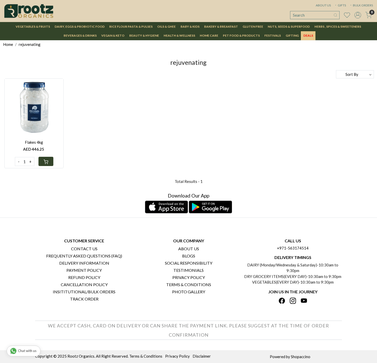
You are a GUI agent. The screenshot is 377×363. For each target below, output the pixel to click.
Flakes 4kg (34, 142)
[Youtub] (304, 301)
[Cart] (45, 161)
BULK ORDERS (362, 5)
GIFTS (341, 5)
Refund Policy (84, 277)
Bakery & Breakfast (221, 26)
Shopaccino (300, 356)
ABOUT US (323, 5)
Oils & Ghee (166, 26)
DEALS (308, 35)
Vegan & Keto (112, 35)
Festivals (272, 35)
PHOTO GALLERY (188, 291)
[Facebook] (282, 301)
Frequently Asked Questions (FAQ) (84, 255)
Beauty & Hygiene (144, 35)
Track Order (84, 298)
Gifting (292, 35)
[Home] (28, 11)
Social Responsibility (188, 263)
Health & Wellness (179, 35)
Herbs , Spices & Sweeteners (337, 26)
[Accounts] (357, 15)
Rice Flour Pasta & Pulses (131, 26)
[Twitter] (293, 301)
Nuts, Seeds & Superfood (289, 26)
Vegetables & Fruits (33, 26)
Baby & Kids (190, 26)
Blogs (188, 255)
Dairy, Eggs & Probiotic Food (80, 26)
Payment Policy (84, 270)
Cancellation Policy (84, 284)
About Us (188, 248)
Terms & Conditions (188, 284)
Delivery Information (84, 263)
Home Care (209, 35)
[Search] (335, 15)
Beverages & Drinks (80, 35)
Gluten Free (253, 26)
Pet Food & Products (241, 35)
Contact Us (84, 248)
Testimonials (188, 270)
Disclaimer (202, 356)
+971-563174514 (293, 248)
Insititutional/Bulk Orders (84, 291)
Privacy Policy (188, 277)
